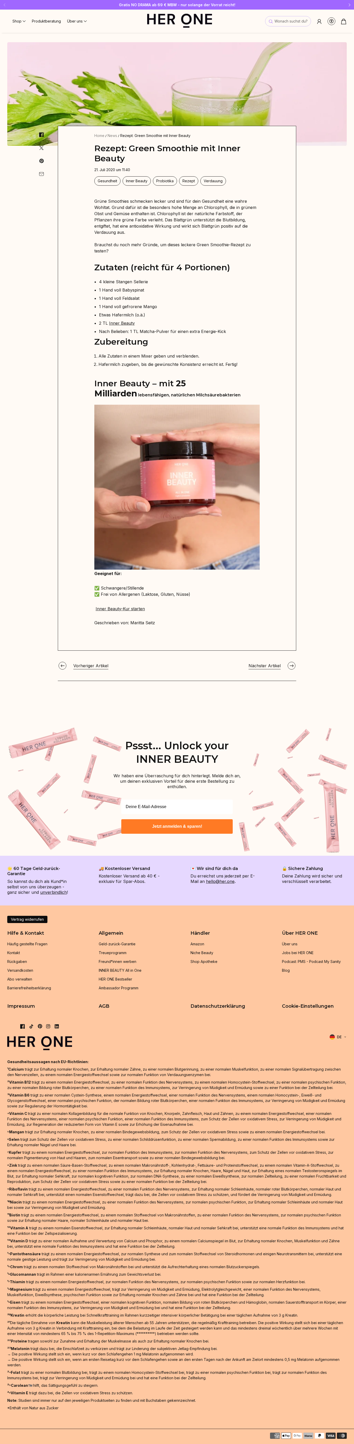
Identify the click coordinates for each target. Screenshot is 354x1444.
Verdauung (213, 181)
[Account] (319, 21)
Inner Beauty (136, 181)
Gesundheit (107, 181)
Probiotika (165, 181)
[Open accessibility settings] (331, 21)
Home (99, 135)
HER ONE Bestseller (115, 979)
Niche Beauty (201, 952)
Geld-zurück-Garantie (117, 944)
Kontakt (13, 952)
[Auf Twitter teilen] (41, 147)
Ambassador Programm (118, 988)
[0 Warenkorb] (344, 21)
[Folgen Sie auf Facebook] (22, 1026)
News (112, 135)
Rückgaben (17, 961)
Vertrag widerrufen (27, 919)
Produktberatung (46, 21)
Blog (286, 970)
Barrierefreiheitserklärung (29, 988)
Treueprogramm (112, 952)
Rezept (188, 181)
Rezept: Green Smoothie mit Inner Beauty (155, 135)
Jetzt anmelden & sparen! (177, 826)
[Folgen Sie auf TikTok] (31, 1026)
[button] (19, 21)
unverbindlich (53, 892)
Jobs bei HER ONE (298, 952)
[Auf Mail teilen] (41, 174)
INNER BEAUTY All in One (120, 970)
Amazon (197, 944)
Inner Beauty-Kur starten (120, 608)
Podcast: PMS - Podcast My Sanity (311, 961)
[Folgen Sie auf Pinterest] (40, 1026)
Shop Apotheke (203, 961)
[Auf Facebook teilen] (41, 134)
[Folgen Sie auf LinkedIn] (56, 1026)
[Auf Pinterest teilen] (41, 161)
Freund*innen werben (117, 961)
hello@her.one (220, 881)
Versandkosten (20, 970)
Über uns (290, 944)
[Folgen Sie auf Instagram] (48, 1026)
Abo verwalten (19, 979)
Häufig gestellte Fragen (27, 944)
